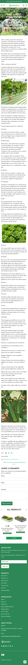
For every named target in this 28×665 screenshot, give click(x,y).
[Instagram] (8, 646)
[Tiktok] (12, 646)
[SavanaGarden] (14, 5)
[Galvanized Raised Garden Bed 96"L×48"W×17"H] (7, 518)
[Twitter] (1, 646)
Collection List (5, 578)
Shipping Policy (5, 609)
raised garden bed (14, 459)
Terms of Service (5, 614)
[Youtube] (6, 646)
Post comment (6, 503)
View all (14, 538)
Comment (3, 489)
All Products (4, 575)
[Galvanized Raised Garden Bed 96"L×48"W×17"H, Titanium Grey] (20, 518)
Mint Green (4, 583)
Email (2, 482)
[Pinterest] (10, 646)
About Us (3, 602)
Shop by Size (4, 580)
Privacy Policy (4, 611)
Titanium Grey (4, 585)
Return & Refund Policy (7, 606)
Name (2, 476)
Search (3, 599)
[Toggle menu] (1, 5)
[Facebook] (3, 646)
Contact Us (4, 604)
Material (3, 587)
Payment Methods (6, 616)
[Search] (4, 5)
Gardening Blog (5, 590)
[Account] (23, 5)
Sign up (5, 566)
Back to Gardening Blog (16, 462)
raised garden (7, 459)
